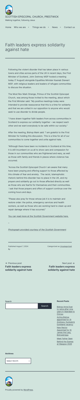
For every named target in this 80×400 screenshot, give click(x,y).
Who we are (20, 27)
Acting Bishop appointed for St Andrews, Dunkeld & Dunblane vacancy (66, 321)
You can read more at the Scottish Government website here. (38, 216)
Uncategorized (66, 246)
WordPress (28, 390)
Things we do (39, 27)
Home (8, 27)
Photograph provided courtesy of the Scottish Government (37, 229)
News (55, 27)
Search (8, 301)
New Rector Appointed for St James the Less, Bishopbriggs (64, 331)
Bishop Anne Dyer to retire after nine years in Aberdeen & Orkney (66, 310)
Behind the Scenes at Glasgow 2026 (65, 342)
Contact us (69, 27)
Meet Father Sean (65, 338)
